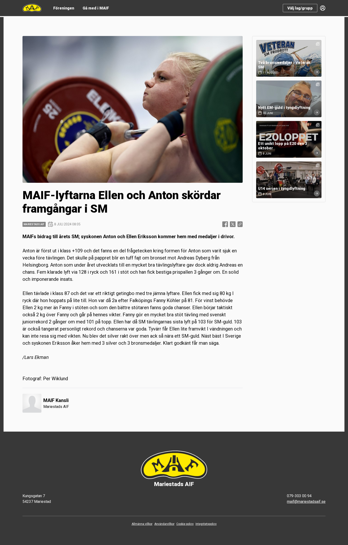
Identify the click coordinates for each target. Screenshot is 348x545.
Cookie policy (185, 524)
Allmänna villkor (142, 524)
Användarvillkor (164, 524)
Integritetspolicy (206, 524)
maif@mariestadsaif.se (306, 501)
